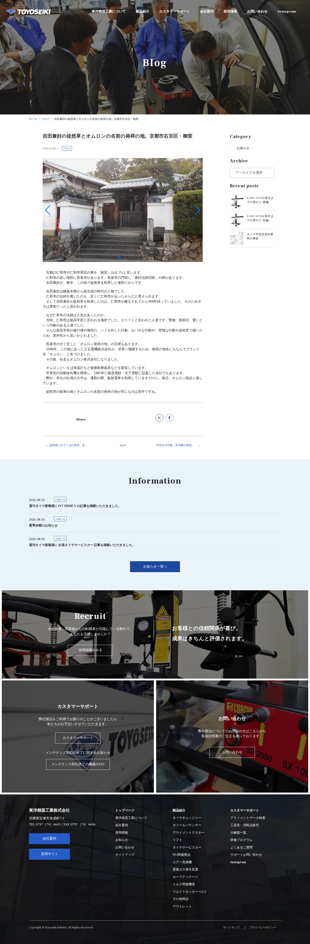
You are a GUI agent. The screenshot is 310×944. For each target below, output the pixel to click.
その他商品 (181, 899)
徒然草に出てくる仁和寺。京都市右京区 (72, 445)
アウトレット (182, 906)
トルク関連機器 (184, 884)
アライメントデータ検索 (247, 818)
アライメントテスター (188, 833)
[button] (119, 257)
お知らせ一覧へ (155, 566)
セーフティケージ (185, 877)
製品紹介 (142, 11)
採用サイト (49, 854)
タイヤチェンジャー (187, 818)
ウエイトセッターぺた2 (189, 892)
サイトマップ (124, 855)
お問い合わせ (124, 847)
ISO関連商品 (181, 855)
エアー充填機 (182, 862)
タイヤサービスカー (187, 847)
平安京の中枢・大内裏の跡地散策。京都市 (179, 445)
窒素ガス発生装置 (185, 869)
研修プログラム (241, 840)
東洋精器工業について (131, 818)
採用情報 (121, 833)
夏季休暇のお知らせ (43, 526)
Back (123, 445)
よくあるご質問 (241, 847)
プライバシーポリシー (262, 927)
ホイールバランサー (187, 825)
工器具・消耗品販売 (244, 825)
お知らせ (243, 148)
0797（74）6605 (48, 824)
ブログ (67, 148)
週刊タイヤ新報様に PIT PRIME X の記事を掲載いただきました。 (75, 506)
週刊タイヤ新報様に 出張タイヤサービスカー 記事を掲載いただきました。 (82, 545)
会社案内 (49, 838)
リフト (177, 840)
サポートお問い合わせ (246, 855)
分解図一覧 (238, 833)
